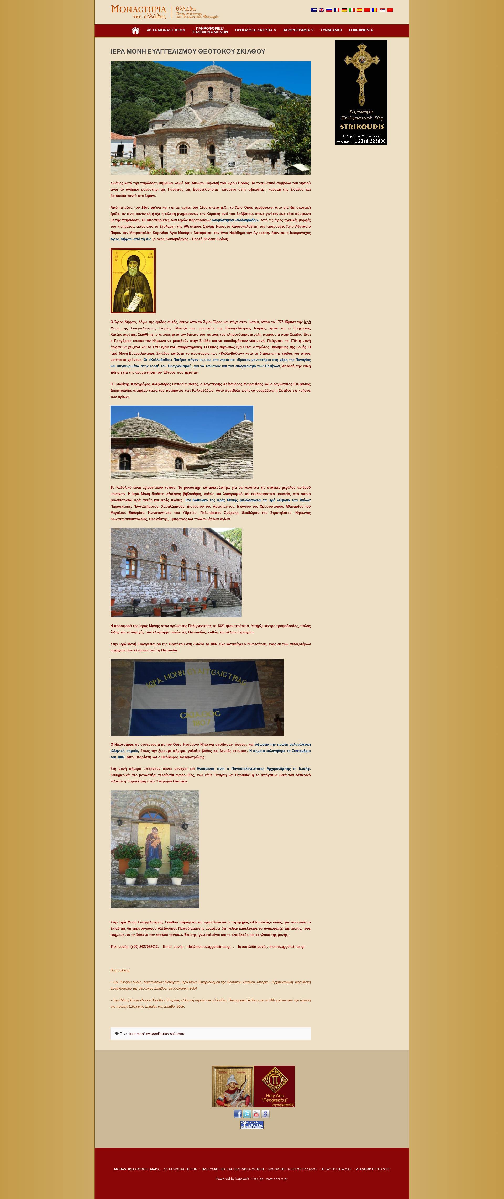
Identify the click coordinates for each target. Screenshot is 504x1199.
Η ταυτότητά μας (337, 1169)
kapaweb (242, 1178)
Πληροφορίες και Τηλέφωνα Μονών (233, 1169)
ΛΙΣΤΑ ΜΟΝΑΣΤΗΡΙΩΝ (180, 1169)
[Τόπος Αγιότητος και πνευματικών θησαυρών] (166, 12)
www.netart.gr (277, 1178)
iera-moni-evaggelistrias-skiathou (156, 1033)
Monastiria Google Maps (136, 1169)
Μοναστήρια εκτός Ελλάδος (293, 1169)
